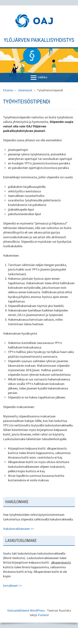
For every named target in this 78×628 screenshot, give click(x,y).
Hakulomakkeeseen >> (18, 529)
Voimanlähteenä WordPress (26, 610)
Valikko (42, 77)
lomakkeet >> (12, 585)
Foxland (43, 615)
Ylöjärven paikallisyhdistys (39, 40)
